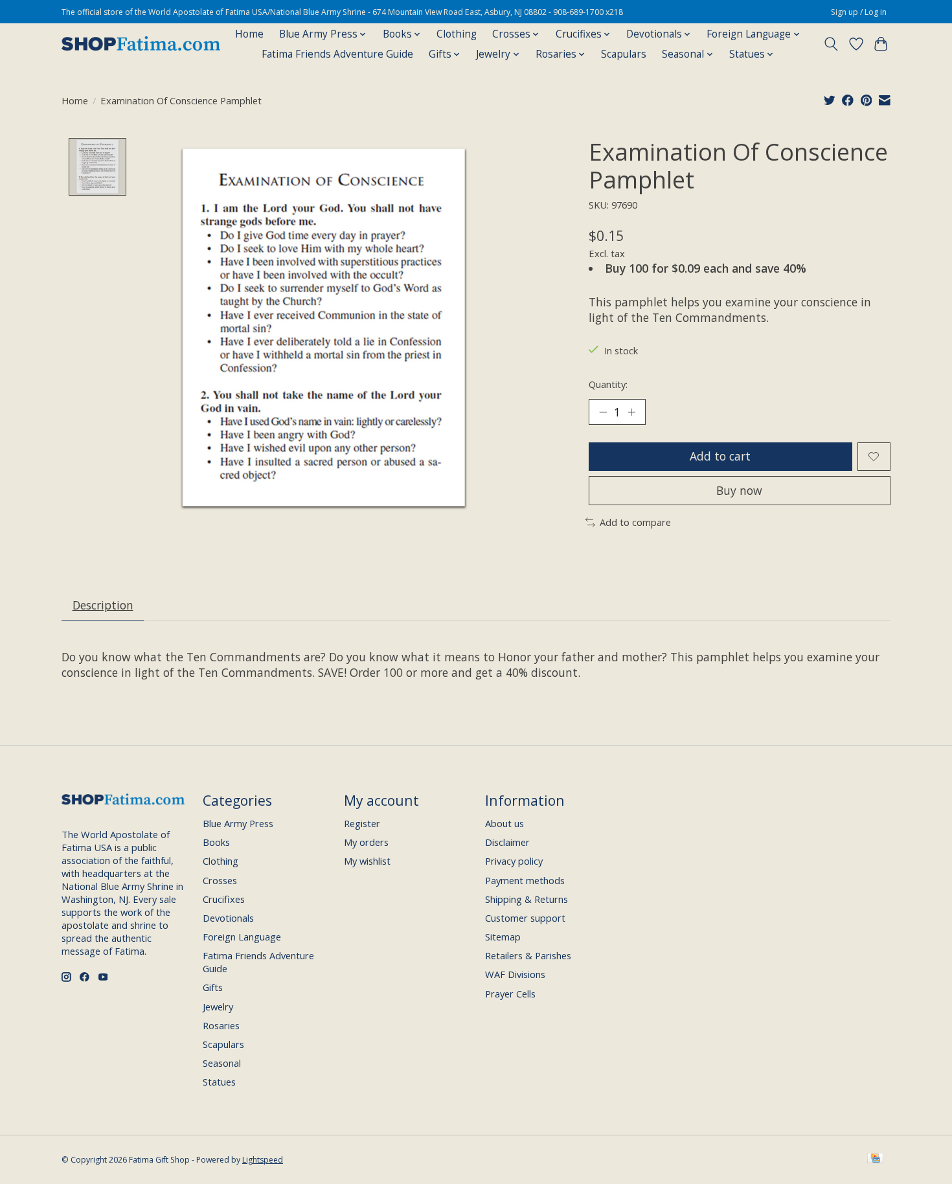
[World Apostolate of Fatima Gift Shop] (141, 44)
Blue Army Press (238, 823)
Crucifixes (224, 899)
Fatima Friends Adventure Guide (337, 54)
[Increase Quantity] (631, 412)
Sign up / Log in (859, 11)
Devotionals (228, 917)
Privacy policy (514, 860)
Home (249, 34)
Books (216, 842)
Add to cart (720, 456)
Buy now (739, 490)
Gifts (213, 987)
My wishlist (367, 860)
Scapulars (623, 54)
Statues (219, 1081)
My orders (366, 842)
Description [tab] (103, 605)
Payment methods (525, 880)
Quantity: (608, 384)
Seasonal (222, 1062)
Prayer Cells (510, 993)
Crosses (220, 880)
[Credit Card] (875, 1159)
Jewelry (218, 1006)
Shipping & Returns (526, 899)
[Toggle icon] (831, 44)
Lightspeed (262, 1159)
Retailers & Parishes (528, 955)
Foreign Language (242, 936)
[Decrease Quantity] (603, 412)
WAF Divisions (515, 974)
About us (504, 823)
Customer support (525, 917)
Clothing (456, 34)
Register (362, 823)
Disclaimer (507, 842)
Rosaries (221, 1025)
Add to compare (635, 522)
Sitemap (503, 936)
